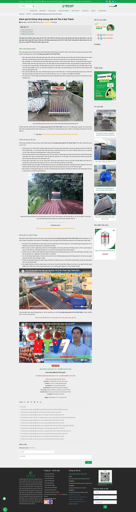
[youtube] (110, 1)
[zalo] (116, 1)
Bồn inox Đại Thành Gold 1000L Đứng (105, 250)
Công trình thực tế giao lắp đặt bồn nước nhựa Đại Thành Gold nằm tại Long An (41, 412)
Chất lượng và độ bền (27, 32)
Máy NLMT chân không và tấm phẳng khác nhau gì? (105, 217)
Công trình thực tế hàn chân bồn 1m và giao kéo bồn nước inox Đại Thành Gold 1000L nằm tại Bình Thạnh (48, 417)
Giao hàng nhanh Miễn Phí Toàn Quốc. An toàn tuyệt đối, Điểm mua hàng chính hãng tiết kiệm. (67, 1)
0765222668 (38, 1)
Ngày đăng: (23, 22)
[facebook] (104, 1)
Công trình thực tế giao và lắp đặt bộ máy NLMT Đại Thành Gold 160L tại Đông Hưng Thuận (44, 409)
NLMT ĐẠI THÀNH (63, 10)
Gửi (88, 462)
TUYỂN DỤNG (102, 10)
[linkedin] (113, 1)
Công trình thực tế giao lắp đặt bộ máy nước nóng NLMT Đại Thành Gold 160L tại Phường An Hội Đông (47, 425)
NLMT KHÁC (75, 10)
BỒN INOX (42, 10)
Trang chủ (21, 14)
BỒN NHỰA (52, 10)
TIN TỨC (28, 14)
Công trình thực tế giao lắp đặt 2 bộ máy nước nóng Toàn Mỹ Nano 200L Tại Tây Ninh (43, 428)
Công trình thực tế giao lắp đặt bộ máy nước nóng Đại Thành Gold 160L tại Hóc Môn (42, 414)
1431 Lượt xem (39, 22)
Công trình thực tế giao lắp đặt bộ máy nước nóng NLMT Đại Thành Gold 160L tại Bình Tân (44, 433)
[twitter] (107, 1)
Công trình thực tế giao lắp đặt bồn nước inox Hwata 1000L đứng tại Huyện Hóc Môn (42, 423)
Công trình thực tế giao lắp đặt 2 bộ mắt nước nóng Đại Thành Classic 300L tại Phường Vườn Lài (46, 431)
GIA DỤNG (85, 10)
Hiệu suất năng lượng (27, 29)
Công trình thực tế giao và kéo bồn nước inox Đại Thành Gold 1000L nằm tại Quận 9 (42, 439)
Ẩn (27, 27)
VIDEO (93, 10)
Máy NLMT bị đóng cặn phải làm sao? (105, 161)
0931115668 (29, 1)
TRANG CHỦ (33, 10)
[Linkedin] (31, 402)
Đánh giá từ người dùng (28, 34)
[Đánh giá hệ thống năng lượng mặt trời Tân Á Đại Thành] (68, 6)
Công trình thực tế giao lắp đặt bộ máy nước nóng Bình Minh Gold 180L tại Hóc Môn (42, 420)
